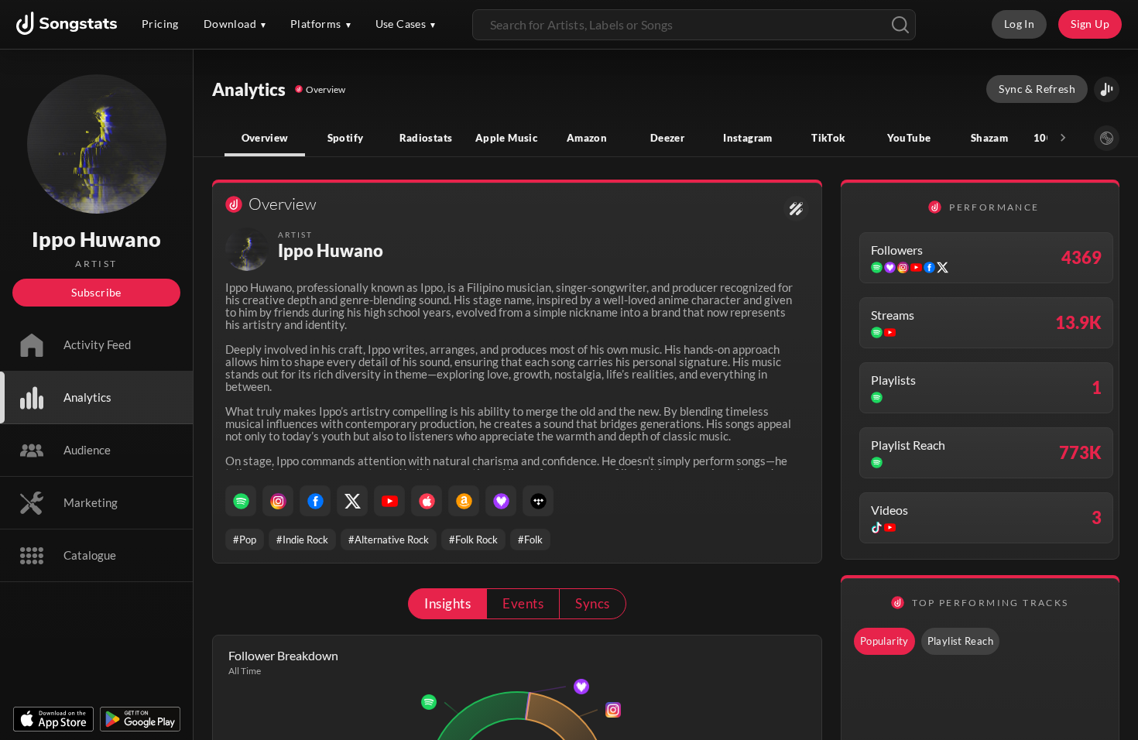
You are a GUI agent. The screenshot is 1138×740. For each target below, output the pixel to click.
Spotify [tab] (345, 138)
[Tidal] (538, 500)
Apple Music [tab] (506, 138)
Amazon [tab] (587, 138)
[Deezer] (500, 500)
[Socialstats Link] (796, 208)
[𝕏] (352, 500)
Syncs (592, 603)
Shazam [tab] (989, 138)
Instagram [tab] (747, 138)
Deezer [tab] (667, 138)
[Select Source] (1106, 138)
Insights (447, 603)
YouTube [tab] (909, 138)
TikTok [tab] (828, 138)
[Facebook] (315, 500)
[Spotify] (240, 500)
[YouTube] (389, 500)
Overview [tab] (265, 138)
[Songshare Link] (1106, 89)
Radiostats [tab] (426, 138)
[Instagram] (277, 500)
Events (522, 603)
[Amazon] (463, 500)
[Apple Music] (426, 500)
